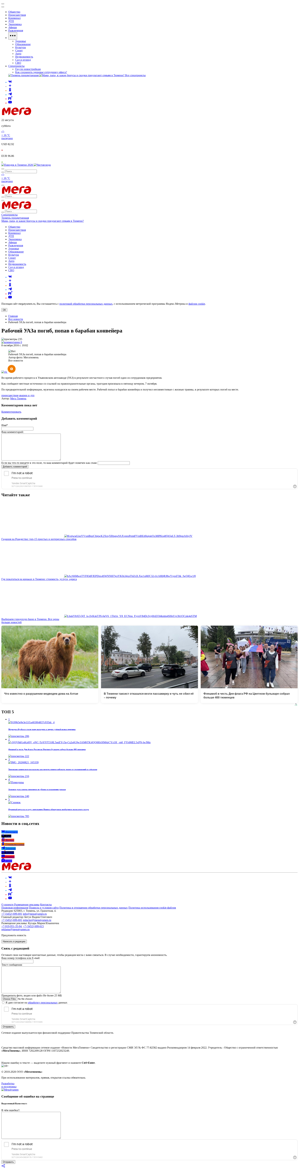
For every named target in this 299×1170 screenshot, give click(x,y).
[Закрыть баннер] (2, 3)
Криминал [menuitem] (14, 18)
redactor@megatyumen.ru (37, 920)
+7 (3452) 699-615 (33, 926)
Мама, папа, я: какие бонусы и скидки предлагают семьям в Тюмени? (42, 220)
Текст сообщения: (11, 964)
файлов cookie (196, 303)
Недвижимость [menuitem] (24, 56)
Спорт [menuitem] (19, 50)
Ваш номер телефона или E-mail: (20, 958)
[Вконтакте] (10, 82)
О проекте (7, 904)
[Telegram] (10, 94)
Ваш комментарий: (12, 431)
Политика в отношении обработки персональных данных (93, 907)
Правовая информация (14, 907)
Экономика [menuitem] (15, 24)
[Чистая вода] (42, 164)
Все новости (15, 319)
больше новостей (11, 622)
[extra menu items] (12, 36)
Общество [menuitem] (14, 11)
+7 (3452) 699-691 (11, 913)
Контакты (46, 904)
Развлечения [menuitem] (15, 30)
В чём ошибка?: (10, 1110)
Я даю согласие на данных (36, 1002)
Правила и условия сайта (44, 907)
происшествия (9, 395)
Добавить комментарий (15, 466)
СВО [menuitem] (18, 62)
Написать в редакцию (14, 941)
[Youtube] (10, 102)
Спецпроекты (9, 214)
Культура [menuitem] (20, 47)
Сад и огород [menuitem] (23, 59)
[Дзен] (10, 86)
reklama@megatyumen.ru (15, 929)
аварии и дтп (26, 395)
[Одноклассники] (10, 90)
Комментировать (11, 411)
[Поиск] (2, 168)
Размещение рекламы (26, 904)
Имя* (4, 425)
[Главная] (41, 114)
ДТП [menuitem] (11, 21)
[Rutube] (10, 98)
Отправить (8, 1026)
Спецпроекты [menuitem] (16, 66)
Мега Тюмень (18, 398)
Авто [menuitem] (18, 53)
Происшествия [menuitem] (17, 14)
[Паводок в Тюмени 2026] (17, 164)
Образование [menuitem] (23, 44)
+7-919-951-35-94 (11, 926)
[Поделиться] (3, 1167)
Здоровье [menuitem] (20, 41)
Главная (13, 316)
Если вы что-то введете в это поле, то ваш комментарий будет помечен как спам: (49, 462)
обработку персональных (43, 1002)
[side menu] (2, 6)
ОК (4, 310)
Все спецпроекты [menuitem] (135, 75)
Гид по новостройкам (28, 69)
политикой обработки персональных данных (85, 303)
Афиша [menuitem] (12, 27)
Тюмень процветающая (15, 217)
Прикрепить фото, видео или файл (31, 995)
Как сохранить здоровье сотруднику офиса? (41, 72)
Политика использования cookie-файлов (152, 907)
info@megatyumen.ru (35, 913)
